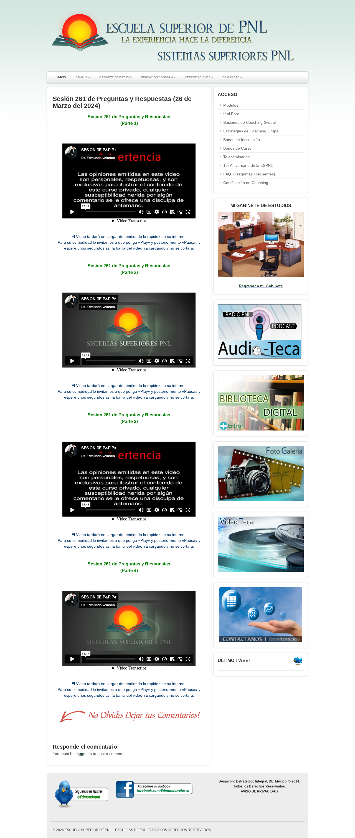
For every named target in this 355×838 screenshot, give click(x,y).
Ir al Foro (231, 114)
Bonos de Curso (237, 148)
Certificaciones (199, 77)
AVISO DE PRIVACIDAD (259, 791)
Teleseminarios (236, 157)
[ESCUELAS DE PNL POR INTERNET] (172, 63)
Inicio (61, 77)
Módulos (230, 105)
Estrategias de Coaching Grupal (251, 131)
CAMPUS (82, 77)
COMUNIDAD (232, 77)
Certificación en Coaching (245, 182)
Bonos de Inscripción (241, 139)
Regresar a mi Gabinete (261, 286)
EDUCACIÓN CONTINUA (158, 77)
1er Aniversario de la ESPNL (248, 165)
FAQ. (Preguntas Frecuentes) (249, 174)
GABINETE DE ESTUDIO (115, 77)
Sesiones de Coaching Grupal (249, 122)
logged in (84, 753)
